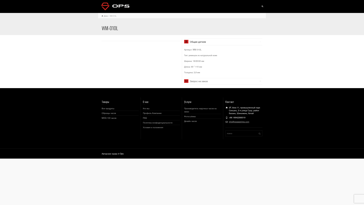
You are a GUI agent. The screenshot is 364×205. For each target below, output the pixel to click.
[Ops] (115, 6)
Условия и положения (153, 127)
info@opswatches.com (239, 121)
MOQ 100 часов (109, 117)
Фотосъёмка (190, 116)
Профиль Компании (152, 113)
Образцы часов (109, 113)
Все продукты (108, 108)
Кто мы (146, 108)
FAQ (145, 117)
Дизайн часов (190, 121)
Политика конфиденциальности (157, 122)
